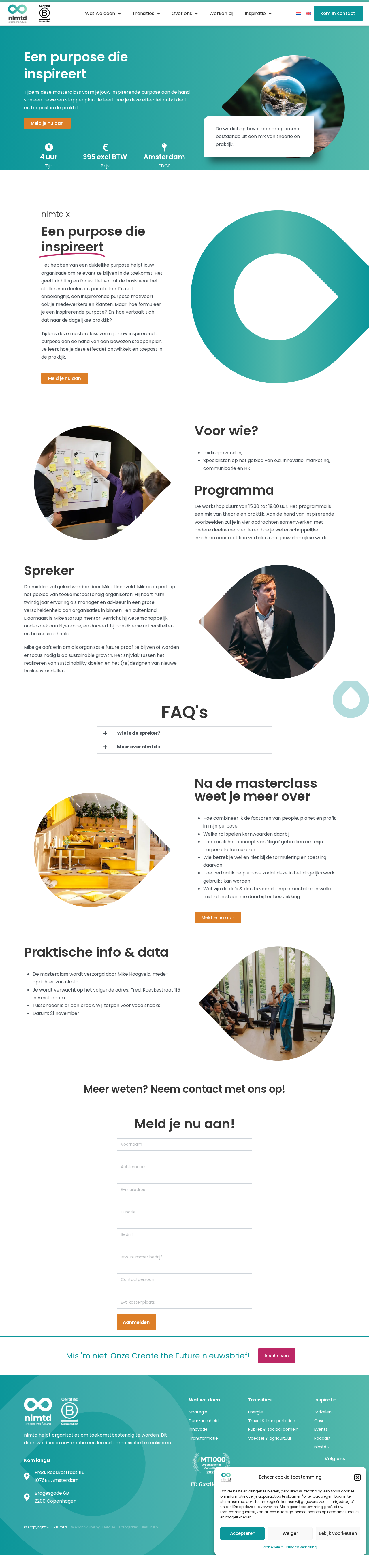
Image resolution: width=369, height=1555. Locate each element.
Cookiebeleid (272, 1547)
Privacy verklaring (301, 1547)
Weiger (290, 1533)
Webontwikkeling (86, 1527)
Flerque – (110, 1527)
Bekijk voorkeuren (338, 1533)
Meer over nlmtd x (139, 746)
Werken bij (221, 13)
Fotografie (128, 1527)
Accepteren (242, 1533)
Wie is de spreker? (138, 733)
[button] (357, 1477)
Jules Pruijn (148, 1527)
